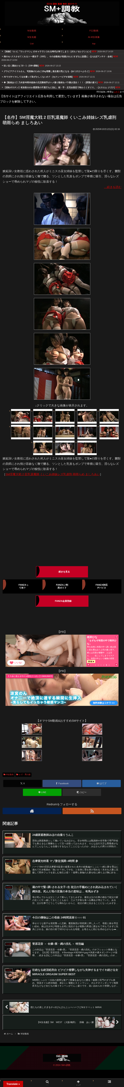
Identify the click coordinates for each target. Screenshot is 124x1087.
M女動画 (10, 774)
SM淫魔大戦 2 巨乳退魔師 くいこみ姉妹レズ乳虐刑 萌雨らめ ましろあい (52, 474)
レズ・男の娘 (25, 774)
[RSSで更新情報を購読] (92, 811)
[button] (81, 792)
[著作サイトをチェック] (32, 811)
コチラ (117, 92)
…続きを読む (112, 187)
